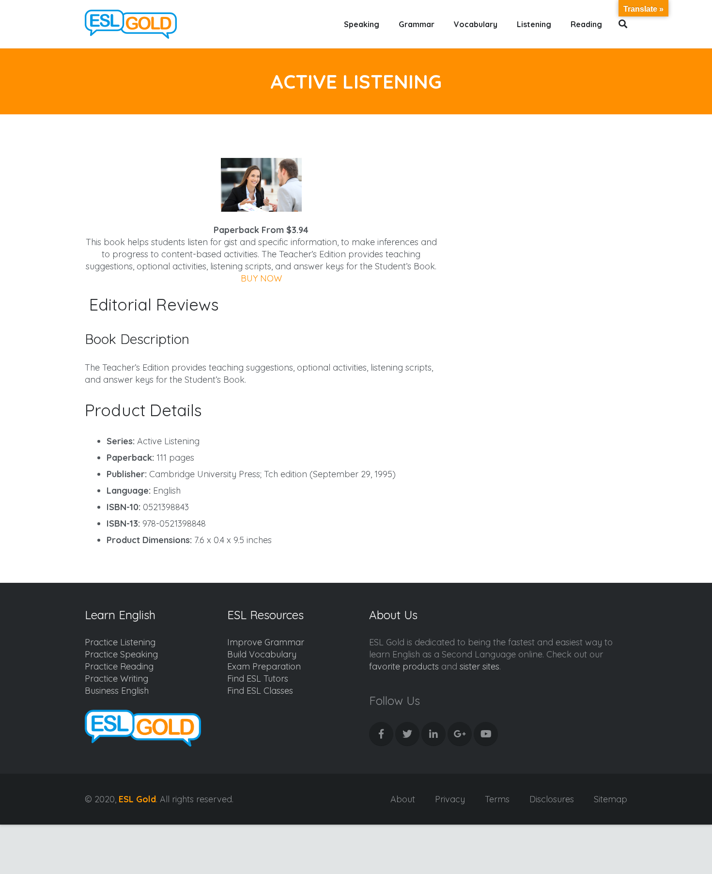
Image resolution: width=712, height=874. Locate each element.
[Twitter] (407, 734)
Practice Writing (116, 678)
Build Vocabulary (261, 654)
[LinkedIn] (433, 734)
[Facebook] (381, 734)
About (402, 799)
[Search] (623, 24)
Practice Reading (119, 666)
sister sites (479, 666)
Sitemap (610, 799)
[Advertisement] (545, 201)
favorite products (404, 666)
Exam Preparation (264, 666)
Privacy (450, 799)
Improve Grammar (265, 642)
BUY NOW (261, 278)
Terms (497, 799)
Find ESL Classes (260, 690)
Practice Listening (120, 642)
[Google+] (460, 734)
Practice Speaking (121, 654)
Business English (117, 690)
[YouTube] (486, 734)
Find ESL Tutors (257, 678)
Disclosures (551, 799)
